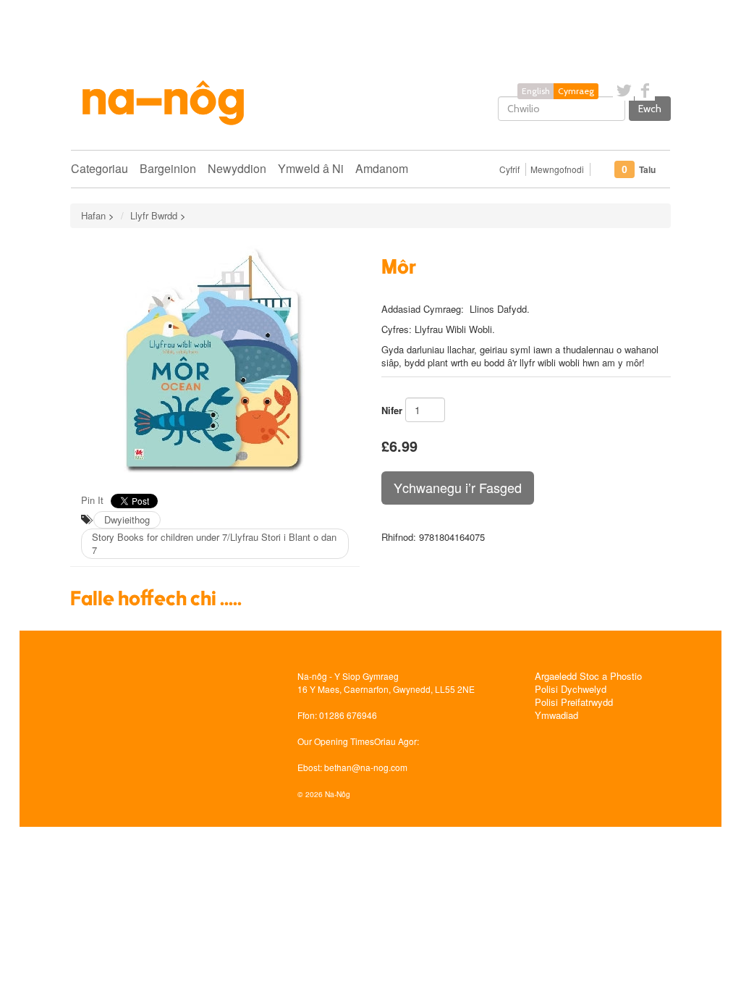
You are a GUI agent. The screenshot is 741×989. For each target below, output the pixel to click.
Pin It (92, 500)
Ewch (649, 108)
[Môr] (215, 359)
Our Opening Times (335, 741)
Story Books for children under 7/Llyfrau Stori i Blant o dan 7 (214, 543)
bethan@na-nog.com (365, 767)
